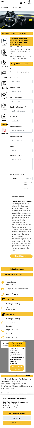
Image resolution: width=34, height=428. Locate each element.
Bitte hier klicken (26, 190)
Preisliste (4, 134)
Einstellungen (17, 418)
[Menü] (2, 2)
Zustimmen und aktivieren (17, 368)
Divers (27, 72)
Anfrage (5, 66)
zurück (4, 45)
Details (4, 56)
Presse (4, 109)
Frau (20, 72)
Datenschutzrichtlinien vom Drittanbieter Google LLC (17, 359)
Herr (13, 72)
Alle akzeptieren (17, 423)
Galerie (4, 77)
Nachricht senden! (21, 256)
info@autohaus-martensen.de (17, 289)
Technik (5, 88)
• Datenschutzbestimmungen (22, 200)
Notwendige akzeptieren (17, 413)
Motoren (5, 99)
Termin (4, 120)
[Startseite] (21, 2)
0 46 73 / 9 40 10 (12, 294)
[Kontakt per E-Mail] (25, 2)
